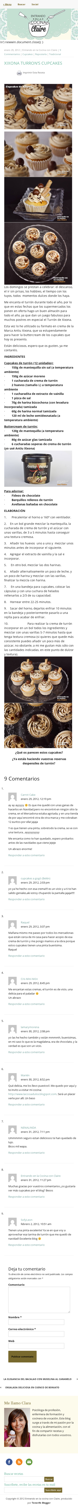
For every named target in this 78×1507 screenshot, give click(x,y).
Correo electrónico (22, 1329)
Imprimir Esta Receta (34, 72)
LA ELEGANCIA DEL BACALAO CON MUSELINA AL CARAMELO (38, 1379)
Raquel (25, 922)
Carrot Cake (28, 795)
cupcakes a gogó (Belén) (35, 878)
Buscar (21, 4)
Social (35, 4)
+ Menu (7, 4)
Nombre (15, 1317)
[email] (29, 1462)
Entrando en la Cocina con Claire (41, 1176)
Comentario (16, 1285)
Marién (25, 1075)
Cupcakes (27, 54)
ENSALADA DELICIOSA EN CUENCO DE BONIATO (32, 1387)
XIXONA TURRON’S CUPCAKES (33, 63)
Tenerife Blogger (41, 1502)
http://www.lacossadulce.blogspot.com (32, 1094)
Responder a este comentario (26, 855)
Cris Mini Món (29, 979)
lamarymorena (30, 1027)
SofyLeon (26, 1220)
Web (11, 1341)
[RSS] (19, 1462)
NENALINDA (28, 1127)
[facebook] (9, 1462)
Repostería (41, 54)
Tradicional (55, 54)
